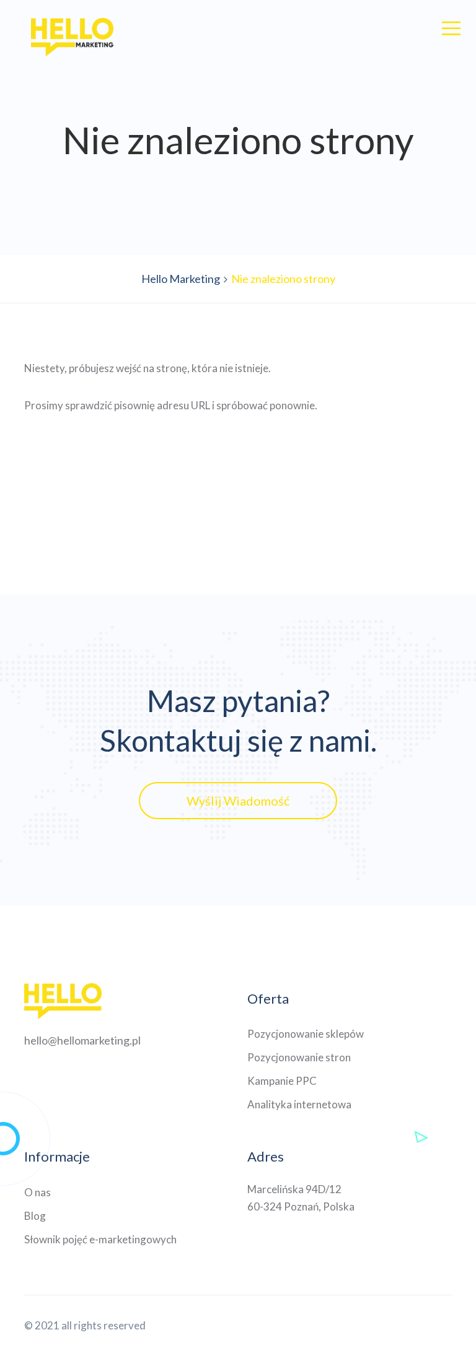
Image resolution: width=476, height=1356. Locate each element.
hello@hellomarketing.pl (82, 1040)
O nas (37, 1192)
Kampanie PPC (282, 1080)
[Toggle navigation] (451, 28)
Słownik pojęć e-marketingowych (100, 1239)
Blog (35, 1215)
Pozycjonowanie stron (299, 1057)
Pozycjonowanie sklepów (305, 1033)
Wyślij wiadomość (238, 800)
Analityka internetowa (299, 1104)
